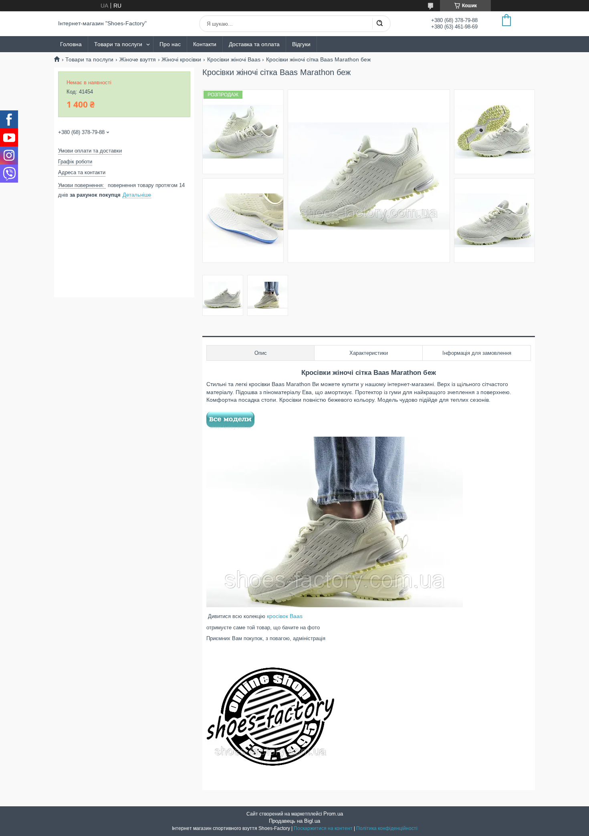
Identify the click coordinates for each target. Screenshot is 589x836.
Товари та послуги (118, 44)
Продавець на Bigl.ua (294, 821)
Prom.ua (333, 814)
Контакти (204, 44)
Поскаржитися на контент (323, 828)
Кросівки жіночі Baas (233, 59)
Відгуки (301, 44)
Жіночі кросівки (181, 59)
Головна (71, 44)
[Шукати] (379, 23)
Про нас (170, 44)
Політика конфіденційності (387, 828)
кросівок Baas (285, 616)
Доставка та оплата (254, 44)
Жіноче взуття (137, 59)
